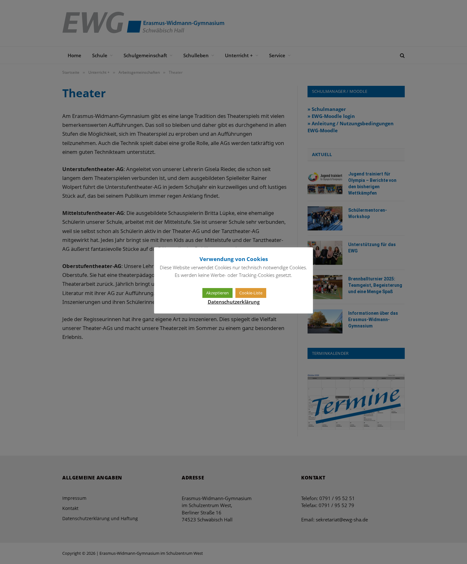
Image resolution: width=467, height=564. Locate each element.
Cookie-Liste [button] (250, 293)
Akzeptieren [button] (217, 293)
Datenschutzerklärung (234, 302)
